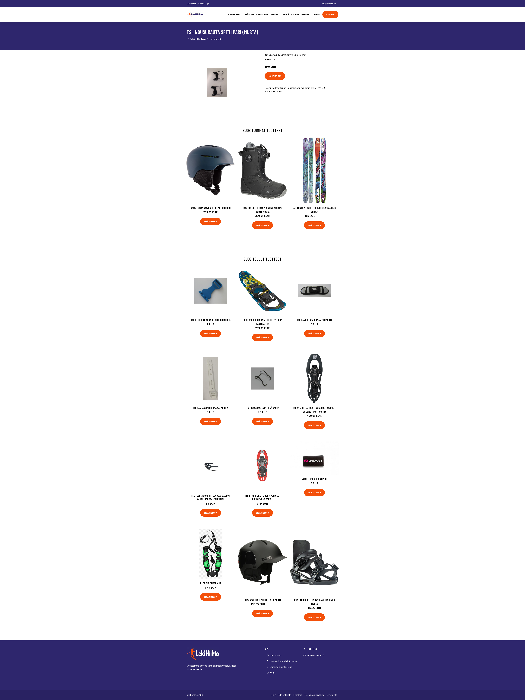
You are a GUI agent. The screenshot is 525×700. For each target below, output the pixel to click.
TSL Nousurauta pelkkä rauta (262, 407)
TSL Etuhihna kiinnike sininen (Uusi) (211, 320)
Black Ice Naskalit (210, 583)
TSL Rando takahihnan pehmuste (314, 320)
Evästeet (297, 694)
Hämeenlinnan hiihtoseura (261, 14)
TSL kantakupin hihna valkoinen (210, 407)
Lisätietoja (275, 76)
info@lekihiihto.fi (329, 3)
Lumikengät (215, 39)
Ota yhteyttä (284, 694)
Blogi (317, 14)
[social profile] (208, 3)
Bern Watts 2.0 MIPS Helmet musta (262, 600)
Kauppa (330, 14)
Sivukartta (332, 694)
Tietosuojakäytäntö (314, 694)
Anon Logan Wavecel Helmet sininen (211, 207)
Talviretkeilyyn (198, 39)
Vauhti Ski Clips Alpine (314, 479)
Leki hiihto (234, 14)
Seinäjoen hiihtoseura (296, 14)
